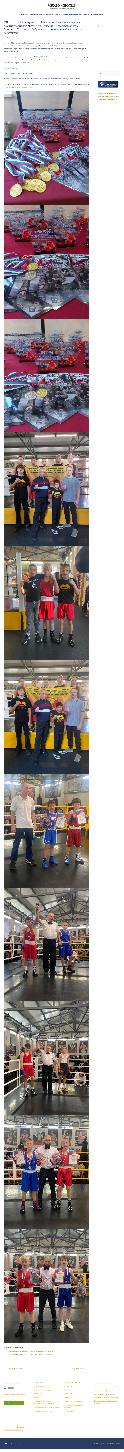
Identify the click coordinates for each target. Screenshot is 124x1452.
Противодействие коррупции (73, 1401)
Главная (24, 14)
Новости (7, 37)
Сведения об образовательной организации (45, 14)
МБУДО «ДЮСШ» (62, 5)
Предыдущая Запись (15, 1369)
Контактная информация (72, 14)
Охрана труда (68, 1397)
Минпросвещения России (102, 1391)
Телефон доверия (39, 1386)
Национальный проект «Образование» (47, 1407)
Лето (65, 1415)
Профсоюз (67, 1390)
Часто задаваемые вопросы (43, 1411)
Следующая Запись (79, 1369)
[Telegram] (13, 1388)
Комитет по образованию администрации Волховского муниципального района (108, 96)
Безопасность (68, 1394)
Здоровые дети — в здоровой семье (45, 1390)
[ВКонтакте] (5, 1388)
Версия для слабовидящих (93, 14)
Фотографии (38, 1394)
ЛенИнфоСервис (113, 1443)
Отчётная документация (72, 1382)
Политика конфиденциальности (14, 1395)
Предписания (68, 1386)
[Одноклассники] (8, 1388)
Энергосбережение (70, 1411)
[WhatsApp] (10, 1388)
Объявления (38, 1382)
